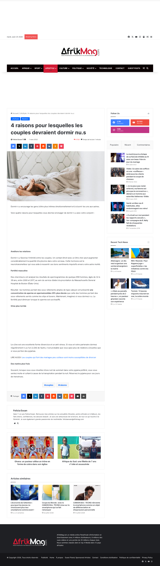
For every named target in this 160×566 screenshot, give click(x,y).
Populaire (114, 145)
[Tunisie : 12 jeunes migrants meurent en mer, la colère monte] (140, 283)
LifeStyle (49, 68)
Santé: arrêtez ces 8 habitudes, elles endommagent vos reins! (137, 205)
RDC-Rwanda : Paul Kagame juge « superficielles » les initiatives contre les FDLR (139, 266)
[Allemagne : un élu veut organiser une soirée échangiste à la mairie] (120, 253)
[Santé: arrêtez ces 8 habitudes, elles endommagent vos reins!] (117, 206)
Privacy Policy (147, 558)
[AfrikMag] (80, 52)
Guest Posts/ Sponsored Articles (77, 558)
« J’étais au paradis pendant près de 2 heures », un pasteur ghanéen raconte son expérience (119, 296)
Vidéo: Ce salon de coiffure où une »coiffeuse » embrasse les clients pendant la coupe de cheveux (137, 174)
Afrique (26, 68)
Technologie (105, 68)
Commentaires (143, 145)
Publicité (44, 558)
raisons (63, 385)
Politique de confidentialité (129, 558)
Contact (120, 68)
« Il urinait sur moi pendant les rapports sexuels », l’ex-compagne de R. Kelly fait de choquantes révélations (137, 220)
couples (49, 385)
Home (52, 558)
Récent (128, 145)
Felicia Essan (17, 139)
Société (90, 68)
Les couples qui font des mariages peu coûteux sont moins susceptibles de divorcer (59, 357)
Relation (25, 119)
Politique (77, 68)
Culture (63, 68)
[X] (17, 423)
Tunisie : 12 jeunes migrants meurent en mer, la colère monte (140, 293)
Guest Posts (134, 68)
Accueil (14, 68)
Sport (37, 68)
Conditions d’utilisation (109, 558)
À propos (59, 558)
